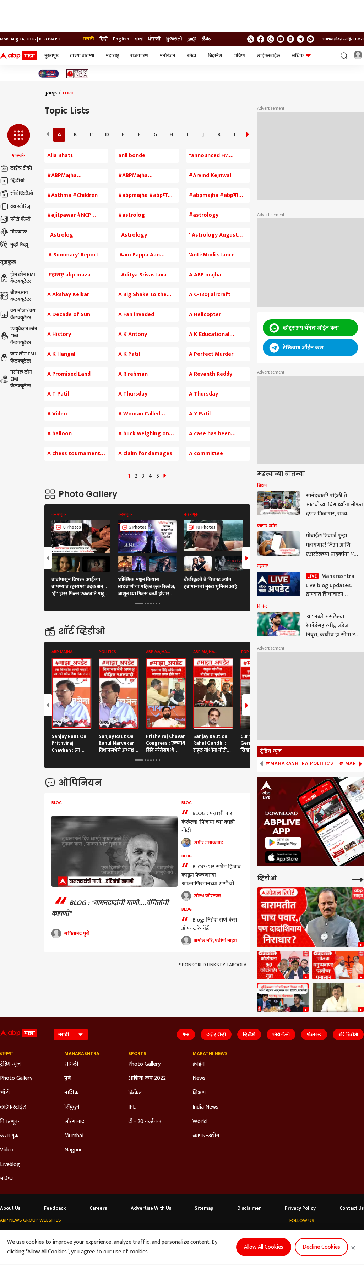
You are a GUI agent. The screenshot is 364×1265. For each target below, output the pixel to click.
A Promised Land (69, 374)
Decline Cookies (321, 1247)
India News (205, 1107)
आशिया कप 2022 (147, 1078)
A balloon (59, 434)
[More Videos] (358, 879)
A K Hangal (61, 354)
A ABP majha (205, 275)
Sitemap (204, 1208)
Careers (98, 1208)
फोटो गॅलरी (20, 219)
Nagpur (73, 1150)
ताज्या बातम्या (82, 55)
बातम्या (6, 1053)
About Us (10, 1208)
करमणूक (9, 1136)
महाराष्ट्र (112, 55)
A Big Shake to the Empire (142, 295)
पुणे (67, 1078)
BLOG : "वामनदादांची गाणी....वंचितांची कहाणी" (109, 908)
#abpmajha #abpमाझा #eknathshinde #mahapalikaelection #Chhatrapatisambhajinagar (218, 195)
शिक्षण (199, 1093)
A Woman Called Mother (139, 414)
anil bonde (131, 155)
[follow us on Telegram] (300, 39)
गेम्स (186, 1034)
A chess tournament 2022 (73, 453)
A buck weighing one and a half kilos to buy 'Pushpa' (147, 434)
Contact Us (351, 1208)
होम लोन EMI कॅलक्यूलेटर (22, 278)
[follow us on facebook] (260, 39)
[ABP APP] (283, 843)
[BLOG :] (114, 851)
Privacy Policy (300, 1208)
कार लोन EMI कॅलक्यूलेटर (23, 357)
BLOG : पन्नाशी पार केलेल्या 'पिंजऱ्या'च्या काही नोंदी (208, 822)
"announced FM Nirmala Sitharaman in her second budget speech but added (218, 155)
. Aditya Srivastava (142, 275)
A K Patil (129, 354)
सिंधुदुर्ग (71, 1107)
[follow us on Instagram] (290, 39)
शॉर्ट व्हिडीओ (21, 193)
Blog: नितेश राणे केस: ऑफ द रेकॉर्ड (210, 924)
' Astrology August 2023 (213, 235)
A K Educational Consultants (209, 334)
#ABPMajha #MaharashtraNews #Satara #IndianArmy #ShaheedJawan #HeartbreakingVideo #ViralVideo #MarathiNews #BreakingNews (75, 175)
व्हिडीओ (17, 181)
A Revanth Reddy (210, 374)
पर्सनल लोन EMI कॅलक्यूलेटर (21, 379)
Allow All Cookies (263, 1247)
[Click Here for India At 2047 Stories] (48, 73)
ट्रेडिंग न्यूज (10, 1064)
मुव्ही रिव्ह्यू (19, 245)
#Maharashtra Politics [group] (299, 763)
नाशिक (71, 1093)
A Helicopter (205, 314)
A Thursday (132, 394)
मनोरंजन (167, 55)
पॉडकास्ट (18, 232)
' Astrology (132, 235)
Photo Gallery (16, 1078)
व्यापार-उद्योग (205, 1136)
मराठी (88, 39)
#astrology (203, 215)
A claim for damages (145, 453)
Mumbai (73, 1136)
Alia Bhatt (60, 155)
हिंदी (103, 39)
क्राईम (198, 1064)
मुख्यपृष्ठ (51, 55)
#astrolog (131, 215)
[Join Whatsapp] (310, 39)
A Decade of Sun (68, 314)
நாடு (192, 39)
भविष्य (239, 55)
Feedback (55, 1208)
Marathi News (210, 1053)
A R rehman (133, 374)
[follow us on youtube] (280, 39)
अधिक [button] (298, 55)
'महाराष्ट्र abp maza (69, 275)
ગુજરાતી (174, 39)
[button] (18, 141)
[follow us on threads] (270, 39)
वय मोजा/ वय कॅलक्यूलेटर (23, 314)
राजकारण (139, 55)
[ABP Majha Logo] (18, 55)
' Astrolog (60, 235)
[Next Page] (164, 476)
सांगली (71, 1064)
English (121, 39)
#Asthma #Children (72, 195)
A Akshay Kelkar (68, 295)
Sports (137, 1053)
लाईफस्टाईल (268, 55)
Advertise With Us (151, 1208)
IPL (132, 1107)
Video (6, 1150)
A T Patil (58, 394)
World (199, 1122)
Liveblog (10, 1165)
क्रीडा (191, 55)
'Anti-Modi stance (212, 255)
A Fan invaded (136, 314)
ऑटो (5, 1093)
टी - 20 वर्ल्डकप (145, 1122)
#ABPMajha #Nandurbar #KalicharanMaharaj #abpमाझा (144, 175)
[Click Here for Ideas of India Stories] (77, 73)
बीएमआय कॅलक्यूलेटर (20, 296)
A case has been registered (210, 434)
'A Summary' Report (72, 255)
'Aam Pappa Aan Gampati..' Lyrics (139, 255)
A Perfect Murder (211, 354)
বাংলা (139, 39)
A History (59, 334)
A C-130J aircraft (209, 295)
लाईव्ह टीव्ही (21, 168)
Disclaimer (249, 1208)
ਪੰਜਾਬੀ (154, 39)
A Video (57, 414)
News (199, 1078)
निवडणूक (9, 1122)
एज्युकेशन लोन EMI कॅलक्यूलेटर (23, 335)
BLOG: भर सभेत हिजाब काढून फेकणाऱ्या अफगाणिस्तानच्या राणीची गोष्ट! (211, 875)
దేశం (206, 39)
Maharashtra (81, 1053)
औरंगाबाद (74, 1122)
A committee (206, 453)
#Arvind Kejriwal (210, 175)
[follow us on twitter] (250, 39)
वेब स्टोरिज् (20, 206)
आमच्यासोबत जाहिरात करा (343, 39)
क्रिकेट (135, 1093)
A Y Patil (200, 414)
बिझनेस (215, 55)
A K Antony (132, 334)
